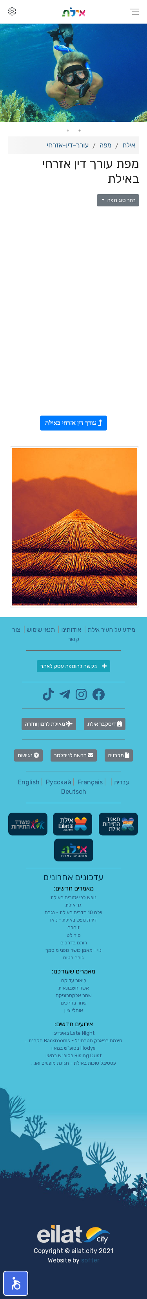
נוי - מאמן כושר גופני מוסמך (73, 950)
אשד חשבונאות (73, 988)
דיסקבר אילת (102, 724)
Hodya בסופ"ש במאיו (73, 1048)
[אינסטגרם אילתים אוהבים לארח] (79, 697)
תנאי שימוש (41, 629)
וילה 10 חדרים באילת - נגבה (73, 912)
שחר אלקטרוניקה (74, 995)
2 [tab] (68, 130)
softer (90, 1260)
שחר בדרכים (74, 1003)
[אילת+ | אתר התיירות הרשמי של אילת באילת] (73, 11)
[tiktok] (48, 697)
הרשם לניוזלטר (71, 755)
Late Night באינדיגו (73, 1033)
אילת (128, 145)
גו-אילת (73, 905)
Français (90, 782)
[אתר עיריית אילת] (71, 823)
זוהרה (73, 927)
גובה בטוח (73, 957)
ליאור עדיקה (73, 980)
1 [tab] (79, 130)
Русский (58, 782)
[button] (15, 1283)
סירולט (74, 935)
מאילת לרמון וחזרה (45, 724)
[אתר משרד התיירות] (27, 823)
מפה (105, 145)
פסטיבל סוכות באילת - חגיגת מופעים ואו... (73, 1063)
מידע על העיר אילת (111, 629)
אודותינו (71, 629)
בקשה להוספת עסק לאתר (69, 666)
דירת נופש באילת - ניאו (73, 920)
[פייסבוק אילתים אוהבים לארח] (96, 697)
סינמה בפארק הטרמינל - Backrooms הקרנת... (73, 1040)
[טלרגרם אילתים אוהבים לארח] (62, 697)
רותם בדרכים (73, 943)
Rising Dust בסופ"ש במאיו (73, 1055)
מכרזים (116, 755)
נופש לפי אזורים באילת (73, 897)
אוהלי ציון (73, 1010)
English (29, 782)
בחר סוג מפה (121, 200)
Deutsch (73, 791)
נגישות (26, 755)
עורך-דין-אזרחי (68, 145)
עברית (121, 782)
